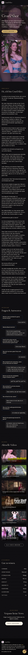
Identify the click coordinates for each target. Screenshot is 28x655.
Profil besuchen (14, 623)
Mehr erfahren (8, 35)
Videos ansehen (9, 31)
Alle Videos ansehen (14, 544)
